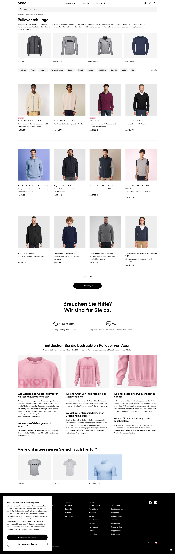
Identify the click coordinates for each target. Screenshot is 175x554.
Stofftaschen (116, 505)
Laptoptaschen (117, 509)
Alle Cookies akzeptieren (27, 537)
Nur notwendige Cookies (27, 544)
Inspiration (69, 516)
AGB (156, 547)
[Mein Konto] (145, 3)
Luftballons (93, 534)
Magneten (115, 512)
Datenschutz (149, 547)
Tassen (91, 516)
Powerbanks (93, 527)
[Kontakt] (171, 543)
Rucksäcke (115, 534)
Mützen (92, 523)
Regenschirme (116, 516)
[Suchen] (20, 9)
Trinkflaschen (116, 520)
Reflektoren (115, 523)
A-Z (66, 520)
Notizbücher (93, 509)
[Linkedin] (155, 503)
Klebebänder (94, 520)
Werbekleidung (31, 15)
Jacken (91, 530)
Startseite (21, 15)
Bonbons (92, 512)
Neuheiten (69, 505)
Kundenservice (101, 3)
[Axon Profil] (22, 3)
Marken (68, 512)
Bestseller (69, 509)
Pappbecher (116, 530)
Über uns (85, 3)
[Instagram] (150, 503)
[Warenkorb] (155, 3)
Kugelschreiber (94, 505)
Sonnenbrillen (116, 527)
